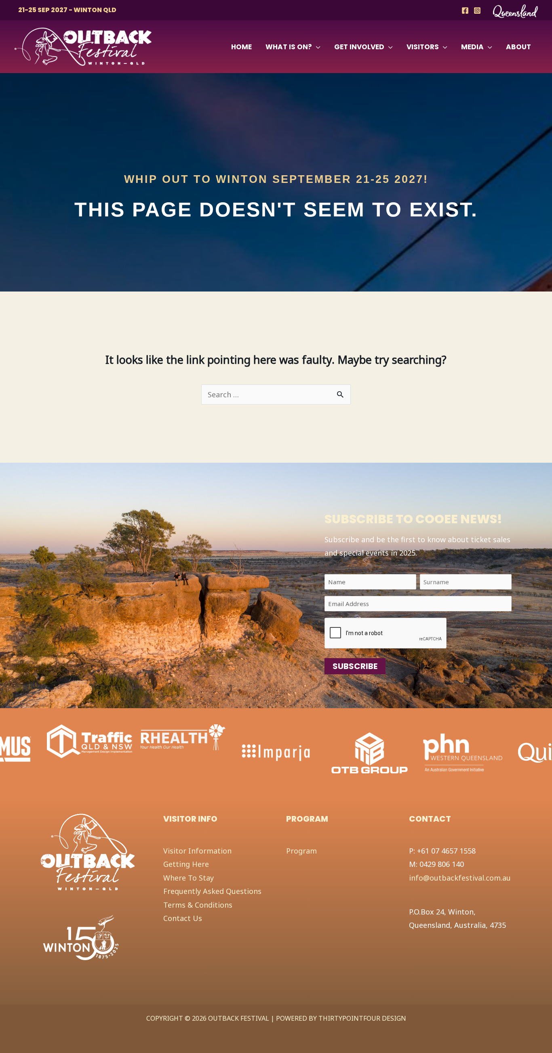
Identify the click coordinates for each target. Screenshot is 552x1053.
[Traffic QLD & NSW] (89, 740)
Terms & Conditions (197, 905)
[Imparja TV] (276, 752)
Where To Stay (188, 878)
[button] (316, 47)
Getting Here (186, 864)
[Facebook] (465, 10)
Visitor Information (197, 851)
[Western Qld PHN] (463, 752)
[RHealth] (182, 736)
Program (301, 851)
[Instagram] (477, 10)
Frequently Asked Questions (212, 891)
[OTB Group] (369, 752)
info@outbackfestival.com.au (460, 878)
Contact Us (182, 918)
